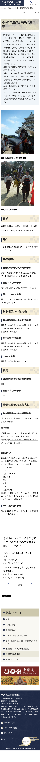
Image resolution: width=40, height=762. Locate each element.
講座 (7, 619)
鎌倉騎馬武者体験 (13, 654)
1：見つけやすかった (14, 574)
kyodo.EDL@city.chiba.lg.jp (10, 703)
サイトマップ (8, 739)
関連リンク (8, 733)
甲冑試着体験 (11, 630)
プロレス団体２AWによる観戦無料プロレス (21, 642)
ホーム (3, 8)
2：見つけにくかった (14, 578)
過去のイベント (12, 659)
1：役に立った (11, 560)
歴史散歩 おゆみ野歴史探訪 (17, 649)
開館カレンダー (9, 723)
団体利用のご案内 (10, 728)
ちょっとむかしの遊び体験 (16, 635)
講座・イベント (13, 8)
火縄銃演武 (10, 625)
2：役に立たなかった (14, 563)
